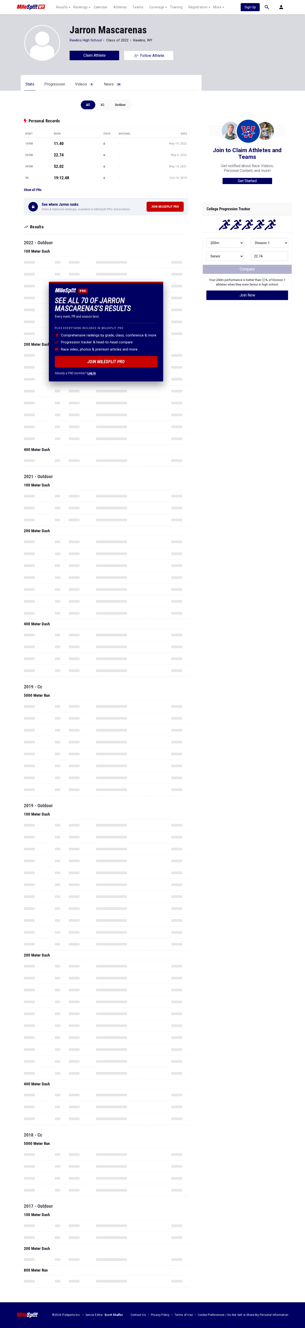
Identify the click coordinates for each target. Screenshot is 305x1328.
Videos (83, 84)
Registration (198, 7)
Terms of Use (184, 1315)
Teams (137, 7)
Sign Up (250, 7)
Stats (29, 84)
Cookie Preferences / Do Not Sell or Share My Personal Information (243, 1315)
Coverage (156, 7)
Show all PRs (32, 190)
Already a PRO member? (75, 373)
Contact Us (138, 1315)
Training (176, 7)
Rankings (80, 7)
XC (102, 105)
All (88, 105)
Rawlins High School (86, 40)
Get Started (247, 181)
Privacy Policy (160, 1315)
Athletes (120, 7)
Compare (247, 269)
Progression (54, 84)
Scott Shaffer (113, 1315)
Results (62, 7)
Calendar (101, 7)
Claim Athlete (94, 55)
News (112, 84)
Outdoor (120, 105)
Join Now (247, 295)
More (217, 7)
